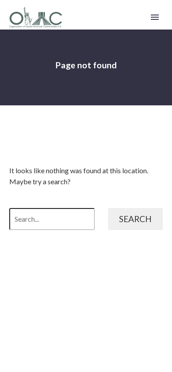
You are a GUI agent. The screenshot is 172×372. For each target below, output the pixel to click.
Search (135, 219)
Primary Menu (155, 17)
